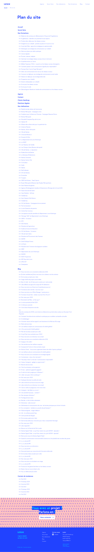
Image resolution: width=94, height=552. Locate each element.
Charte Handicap (66, 546)
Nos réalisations (60, 4)
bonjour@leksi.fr (67, 540)
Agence (42, 4)
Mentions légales (66, 544)
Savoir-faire (50, 4)
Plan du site (65, 545)
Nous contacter (45, 517)
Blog (81, 4)
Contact (87, 4)
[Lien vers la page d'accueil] (7, 4)
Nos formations (72, 4)
